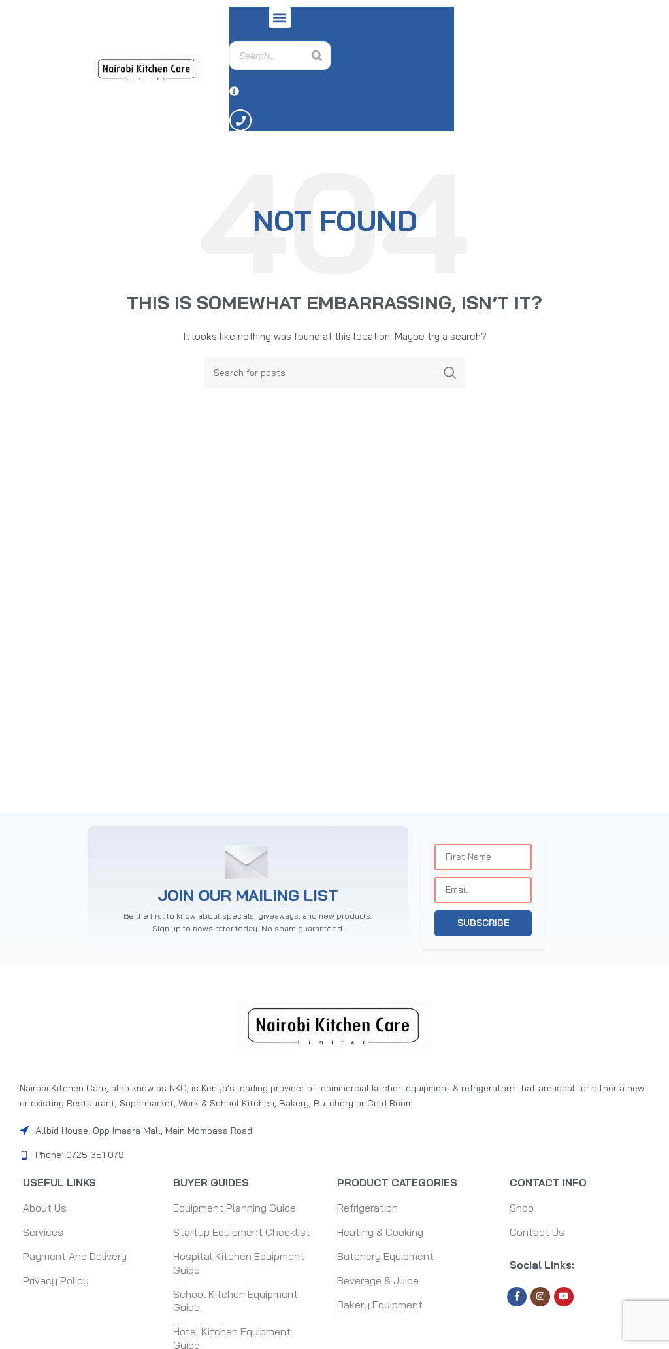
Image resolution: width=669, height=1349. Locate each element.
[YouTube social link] (564, 1296)
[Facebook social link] (517, 1296)
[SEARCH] (450, 373)
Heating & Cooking (380, 1231)
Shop (522, 1207)
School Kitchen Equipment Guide (235, 1301)
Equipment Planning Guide (234, 1207)
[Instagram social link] (540, 1296)
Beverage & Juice (378, 1280)
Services (43, 1231)
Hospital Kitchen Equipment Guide (238, 1263)
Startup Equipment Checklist (241, 1231)
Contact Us (537, 1231)
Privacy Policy (56, 1280)
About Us (45, 1207)
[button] (280, 17)
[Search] (317, 55)
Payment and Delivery (75, 1256)
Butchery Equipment (385, 1256)
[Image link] (334, 1025)
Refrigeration (367, 1207)
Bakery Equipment (380, 1304)
